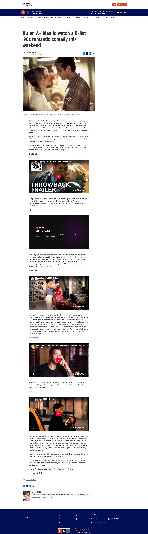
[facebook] (59, 519)
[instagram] (59, 515)
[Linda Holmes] (26, 496)
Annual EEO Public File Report (114, 519)
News (23, 17)
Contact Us (94, 518)
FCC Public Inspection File (98, 522)
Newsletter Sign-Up (100, 17)
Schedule (57, 17)
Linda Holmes (32, 52)
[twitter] (76, 519)
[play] (23, 12)
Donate (122, 4)
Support (86, 17)
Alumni (111, 17)
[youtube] (59, 522)
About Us (68, 17)
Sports (30, 17)
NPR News (31, 479)
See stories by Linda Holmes (42, 497)
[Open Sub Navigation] (26, 17)
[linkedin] (76, 515)
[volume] (28, 12)
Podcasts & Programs (45, 17)
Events (77, 17)
